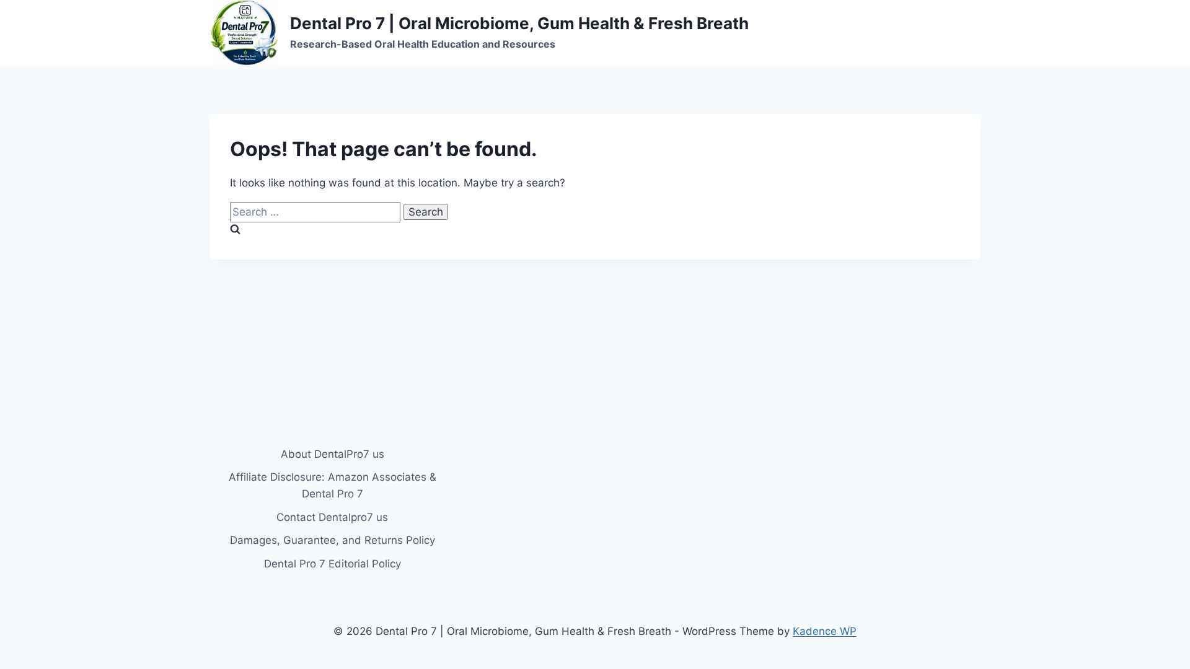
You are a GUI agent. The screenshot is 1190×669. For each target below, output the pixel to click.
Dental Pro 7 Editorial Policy (332, 564)
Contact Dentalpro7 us (332, 517)
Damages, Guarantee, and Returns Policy (332, 540)
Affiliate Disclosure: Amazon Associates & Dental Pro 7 (332, 485)
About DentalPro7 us (332, 454)
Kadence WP (825, 631)
